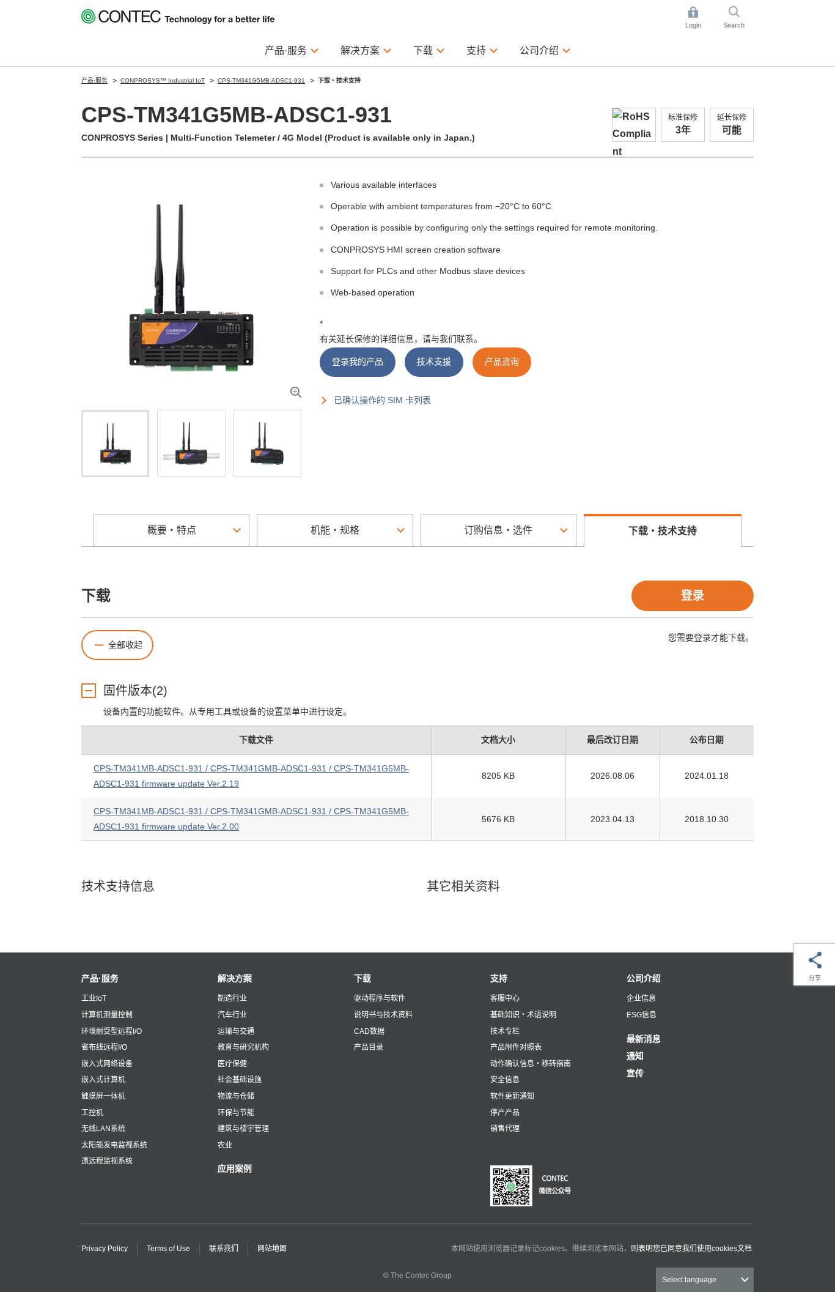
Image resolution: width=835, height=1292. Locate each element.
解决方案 (235, 978)
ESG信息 (642, 1015)
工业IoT (93, 998)
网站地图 (272, 1248)
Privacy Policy (104, 1248)
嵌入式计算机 (103, 1079)
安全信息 (505, 1079)
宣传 (635, 1073)
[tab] (115, 443)
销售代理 (505, 1128)
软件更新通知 (512, 1096)
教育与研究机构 (243, 1047)
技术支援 (434, 361)
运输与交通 (236, 1031)
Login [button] (699, 18)
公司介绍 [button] (545, 50)
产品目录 (368, 1047)
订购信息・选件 (498, 530)
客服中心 (505, 998)
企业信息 (641, 998)
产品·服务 (100, 978)
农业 (225, 1145)
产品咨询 (502, 361)
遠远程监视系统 (107, 1161)
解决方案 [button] (366, 50)
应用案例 (235, 1168)
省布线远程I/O (104, 1047)
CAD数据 (369, 1031)
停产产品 (505, 1112)
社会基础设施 (240, 1079)
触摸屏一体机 (103, 1096)
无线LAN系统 (103, 1128)
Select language (689, 1279)
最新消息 (644, 1039)
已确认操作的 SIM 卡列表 (382, 400)
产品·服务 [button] (292, 50)
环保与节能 (236, 1112)
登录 (692, 595)
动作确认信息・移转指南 (530, 1064)
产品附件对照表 (516, 1047)
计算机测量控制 (107, 1015)
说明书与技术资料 (383, 1015)
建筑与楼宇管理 (243, 1128)
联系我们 (223, 1248)
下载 (362, 978)
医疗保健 (232, 1064)
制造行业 (232, 998)
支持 (498, 978)
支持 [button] (482, 50)
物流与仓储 (236, 1096)
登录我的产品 (357, 361)
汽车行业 (232, 1015)
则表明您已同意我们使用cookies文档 (691, 1248)
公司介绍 (644, 978)
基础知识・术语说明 (523, 1015)
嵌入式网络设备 (107, 1064)
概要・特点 (171, 530)
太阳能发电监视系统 (114, 1145)
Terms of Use (168, 1248)
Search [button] (738, 18)
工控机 (92, 1112)
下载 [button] (429, 50)
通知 (635, 1056)
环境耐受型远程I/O (111, 1031)
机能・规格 (335, 530)
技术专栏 (505, 1031)
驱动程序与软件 (379, 998)
